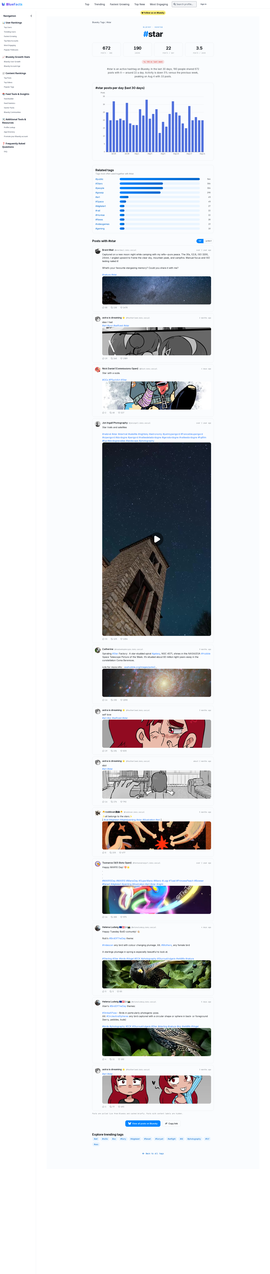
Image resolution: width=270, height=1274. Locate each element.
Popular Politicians (11, 50)
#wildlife (180, 958)
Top (87, 4)
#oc (109, 718)
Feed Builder (9, 99)
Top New (139, 4)
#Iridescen (107, 945)
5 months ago (205, 812)
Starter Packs (9, 108)
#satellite (132, 434)
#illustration (149, 819)
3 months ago (205, 710)
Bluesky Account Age (12, 66)
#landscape (132, 440)
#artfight (172, 1139)
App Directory (9, 132)
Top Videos (8, 82)
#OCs (105, 379)
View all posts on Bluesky (145, 1123)
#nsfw (105, 1139)
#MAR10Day (109, 880)
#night (160, 884)
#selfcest (118, 325)
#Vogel (130, 958)
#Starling (107, 958)
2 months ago (205, 318)
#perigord (133, 437)
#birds (122, 958)
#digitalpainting (128, 819)
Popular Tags (9, 87)
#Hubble (205, 653)
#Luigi (165, 880)
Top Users (8, 27)
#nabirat (106, 434)
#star (109, 22)
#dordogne (121, 437)
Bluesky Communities (12, 112)
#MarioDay (132, 880)
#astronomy (155, 434)
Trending (99, 4)
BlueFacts (14, 4)
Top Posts (7, 78)
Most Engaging (159, 4)
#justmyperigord (171, 434)
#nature (106, 274)
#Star (124, 379)
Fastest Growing (119, 4)
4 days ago (206, 369)
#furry (123, 1139)
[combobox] (184, 4)
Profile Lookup (9, 127)
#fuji (104, 440)
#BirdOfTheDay (117, 938)
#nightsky (143, 434)
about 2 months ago (202, 761)
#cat (106, 819)
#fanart (106, 884)
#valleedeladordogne (150, 437)
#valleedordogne (188, 437)
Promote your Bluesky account (16, 136)
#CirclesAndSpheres (117, 1016)
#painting (126, 884)
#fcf (207, 1139)
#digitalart (114, 819)
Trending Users (10, 32)
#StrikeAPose (109, 1012)
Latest (208, 241)
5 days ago (206, 1002)
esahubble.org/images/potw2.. (140, 667)
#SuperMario (146, 880)
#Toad (172, 880)
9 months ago (205, 649)
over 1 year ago (203, 250)
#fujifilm (202, 437)
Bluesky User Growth (12, 61)
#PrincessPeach (185, 880)
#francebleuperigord (192, 434)
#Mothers (166, 945)
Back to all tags (155, 1153)
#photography (146, 440)
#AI (181, 1139)
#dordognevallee (116, 440)
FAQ (5, 151)
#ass (96, 1144)
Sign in (203, 4)
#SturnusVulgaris (166, 958)
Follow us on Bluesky (154, 12)
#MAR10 (120, 880)
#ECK (137, 958)
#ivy (179, 1026)
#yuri (110, 325)
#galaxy (156, 653)
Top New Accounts (11, 41)
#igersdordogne (170, 437)
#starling (162, 1026)
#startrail (122, 434)
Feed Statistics (9, 103)
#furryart (159, 1139)
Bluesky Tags (98, 22)
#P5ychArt (114, 379)
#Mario (157, 880)
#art (104, 325)
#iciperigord (108, 437)
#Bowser (199, 880)
